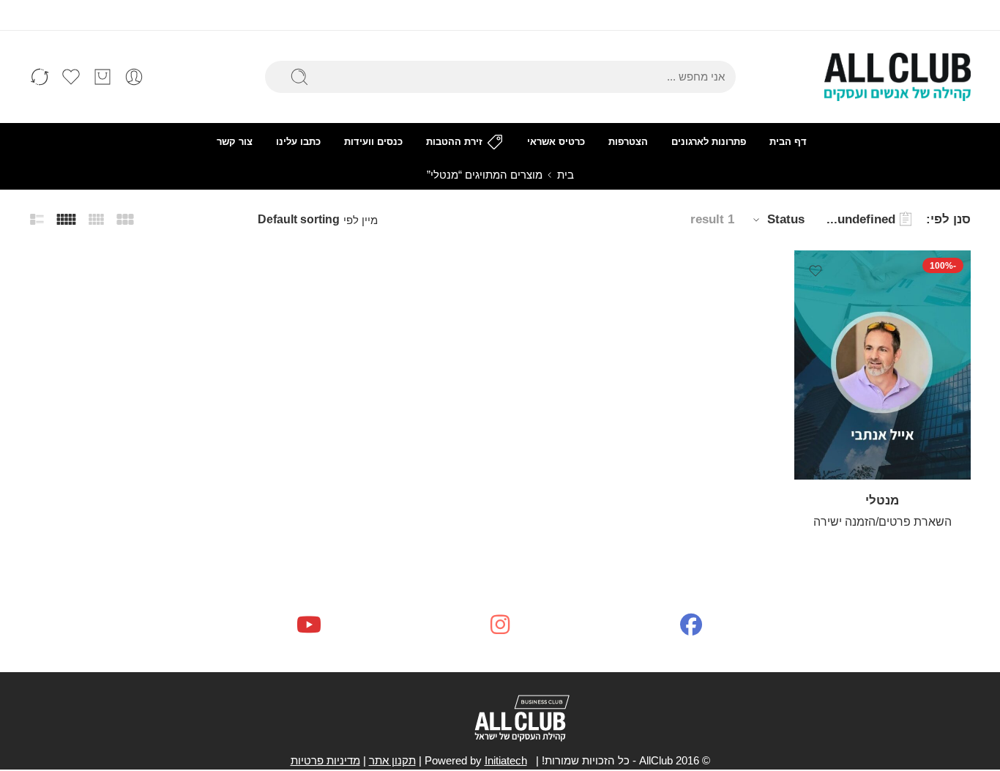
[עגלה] (102, 77)
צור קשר (235, 141)
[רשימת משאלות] (815, 271)
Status (786, 219)
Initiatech (506, 761)
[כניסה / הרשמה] (134, 77)
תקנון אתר (392, 761)
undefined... (861, 219)
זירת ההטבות (454, 141)
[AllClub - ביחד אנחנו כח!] (897, 77)
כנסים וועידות (373, 141)
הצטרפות (628, 141)
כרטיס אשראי (556, 141)
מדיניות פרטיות (325, 761)
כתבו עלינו (298, 141)
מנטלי (882, 500)
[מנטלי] (882, 365)
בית (565, 175)
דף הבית (788, 141)
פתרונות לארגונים (708, 141)
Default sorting (299, 219)
